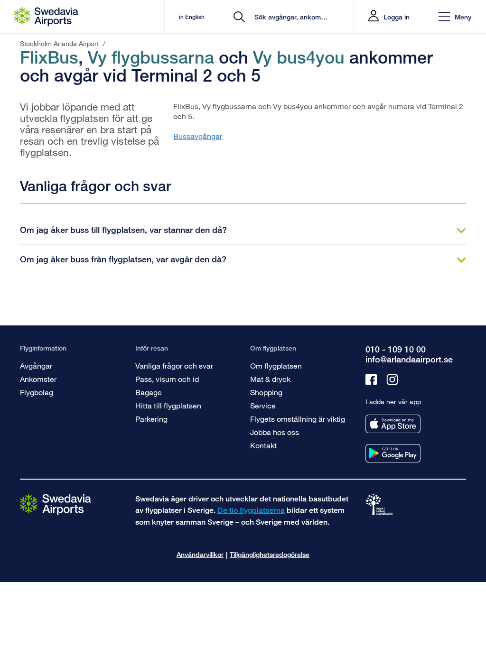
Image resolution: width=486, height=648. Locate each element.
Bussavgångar (197, 135)
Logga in (396, 17)
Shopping (266, 392)
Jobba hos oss (274, 431)
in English (192, 16)
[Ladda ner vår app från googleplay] (393, 453)
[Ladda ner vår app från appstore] (393, 424)
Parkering (151, 418)
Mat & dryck (270, 378)
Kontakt (263, 445)
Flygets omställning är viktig (297, 418)
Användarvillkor (200, 554)
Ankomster (38, 378)
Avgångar (36, 365)
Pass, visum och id (167, 378)
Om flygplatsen (276, 365)
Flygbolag (36, 392)
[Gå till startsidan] (55, 504)
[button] (455, 17)
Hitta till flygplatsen (168, 405)
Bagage (148, 392)
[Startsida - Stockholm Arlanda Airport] (46, 16)
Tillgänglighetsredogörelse (269, 554)
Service (263, 405)
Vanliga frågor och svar (174, 365)
